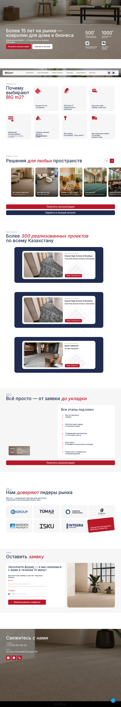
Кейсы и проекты (57, 72)
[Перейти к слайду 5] (63, 287)
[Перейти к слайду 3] (60, 287)
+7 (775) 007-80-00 (16, 645)
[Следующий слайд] (117, 267)
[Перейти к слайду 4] (62, 287)
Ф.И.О (10, 580)
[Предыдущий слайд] (3, 267)
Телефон (11, 591)
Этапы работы (81, 72)
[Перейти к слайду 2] (58, 287)
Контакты (92, 72)
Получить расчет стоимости (27, 602)
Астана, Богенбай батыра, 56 (21, 651)
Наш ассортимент (43, 72)
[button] (18, 46)
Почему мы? (30, 72)
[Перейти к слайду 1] (57, 287)
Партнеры (70, 72)
